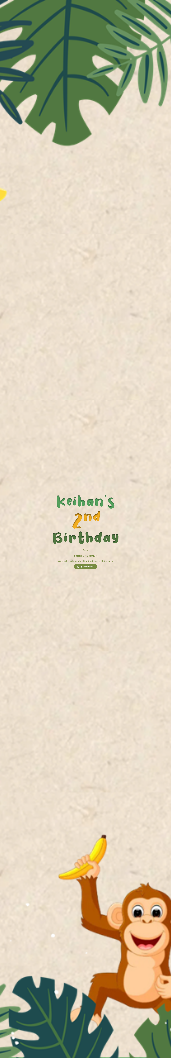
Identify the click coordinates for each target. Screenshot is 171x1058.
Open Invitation (87, 567)
